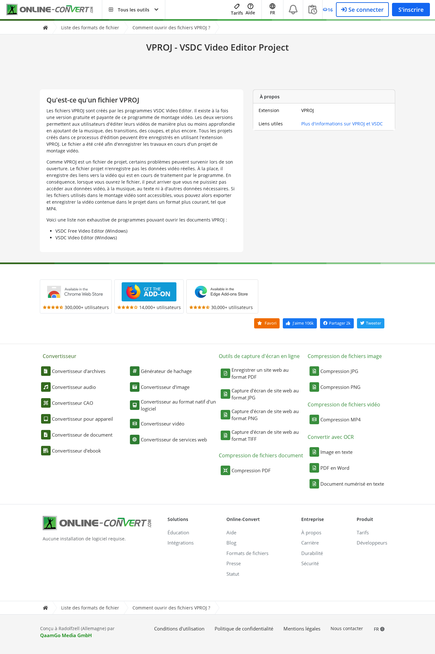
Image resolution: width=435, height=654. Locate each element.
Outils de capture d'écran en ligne (259, 356)
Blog (231, 542)
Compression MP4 (340, 419)
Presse (233, 563)
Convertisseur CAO (72, 403)
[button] (133, 9)
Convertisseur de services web (174, 439)
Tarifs (237, 13)
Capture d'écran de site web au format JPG (265, 394)
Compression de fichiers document (261, 455)
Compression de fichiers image (345, 356)
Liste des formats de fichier (90, 28)
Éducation (178, 532)
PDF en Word (334, 468)
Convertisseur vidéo (162, 423)
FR (377, 629)
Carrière (310, 542)
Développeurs (372, 542)
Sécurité (310, 563)
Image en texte (336, 452)
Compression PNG (340, 387)
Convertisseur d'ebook (76, 450)
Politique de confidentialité (244, 628)
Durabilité (312, 553)
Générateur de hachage (166, 371)
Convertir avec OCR (331, 436)
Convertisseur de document (82, 435)
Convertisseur (59, 356)
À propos (311, 532)
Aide (250, 13)
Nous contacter (347, 628)
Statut (232, 574)
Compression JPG (339, 371)
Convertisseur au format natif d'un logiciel (178, 405)
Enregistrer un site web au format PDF (260, 373)
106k (303, 323)
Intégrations (181, 542)
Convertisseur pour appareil (82, 419)
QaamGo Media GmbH (66, 635)
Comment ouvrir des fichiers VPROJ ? (171, 28)
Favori (270, 323)
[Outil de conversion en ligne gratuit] (54, 10)
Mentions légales (301, 628)
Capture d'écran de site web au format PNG (265, 415)
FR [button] (272, 13)
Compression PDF (251, 470)
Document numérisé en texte (352, 484)
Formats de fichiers (247, 553)
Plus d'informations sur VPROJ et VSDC (342, 124)
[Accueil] (45, 27)
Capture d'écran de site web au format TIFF (265, 435)
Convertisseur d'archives (78, 371)
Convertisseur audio (74, 387)
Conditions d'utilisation (179, 628)
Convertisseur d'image (165, 387)
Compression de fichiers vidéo (344, 404)
